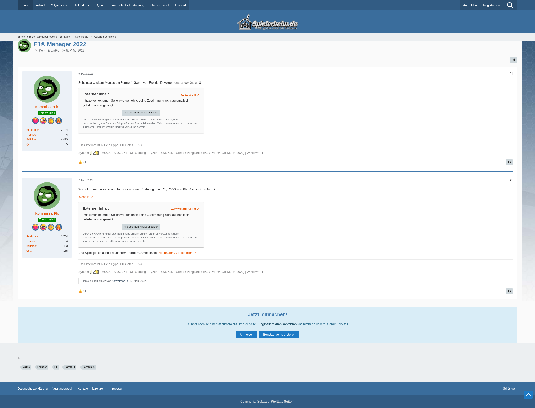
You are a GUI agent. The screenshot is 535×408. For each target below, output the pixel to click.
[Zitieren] (509, 162)
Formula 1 (89, 367)
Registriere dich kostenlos (277, 324)
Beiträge (31, 139)
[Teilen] (513, 60)
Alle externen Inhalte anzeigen (141, 112)
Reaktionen (32, 129)
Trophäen (31, 134)
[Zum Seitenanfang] (528, 395)
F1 (55, 367)
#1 (511, 73)
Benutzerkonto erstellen (279, 334)
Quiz (29, 144)
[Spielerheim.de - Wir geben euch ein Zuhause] (267, 21)
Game (26, 367)
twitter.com (188, 94)
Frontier (42, 367)
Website (83, 197)
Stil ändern (510, 388)
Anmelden (470, 5)
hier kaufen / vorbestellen (175, 253)
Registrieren (491, 5)
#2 (511, 180)
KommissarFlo (49, 50)
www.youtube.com (183, 208)
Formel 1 (70, 367)
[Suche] (510, 5)
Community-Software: (267, 401)
